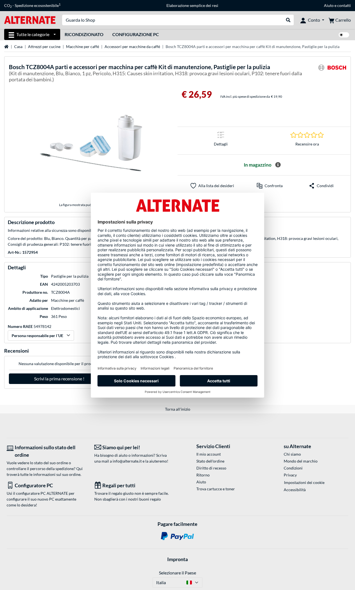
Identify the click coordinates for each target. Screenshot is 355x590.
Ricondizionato (84, 34)
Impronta (177, 559)
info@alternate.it (127, 461)
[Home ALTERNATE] (29, 19)
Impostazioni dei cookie (304, 482)
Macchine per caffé (82, 46)
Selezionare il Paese (177, 572)
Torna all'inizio (177, 409)
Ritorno (203, 475)
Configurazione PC (135, 34)
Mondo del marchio (301, 461)
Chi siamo (292, 454)
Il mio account (208, 454)
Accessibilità (295, 489)
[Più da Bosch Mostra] (332, 74)
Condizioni (293, 468)
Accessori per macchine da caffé (132, 46)
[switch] (344, 34)
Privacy (290, 475)
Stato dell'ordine (210, 461)
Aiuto (329, 5)
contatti (344, 5)
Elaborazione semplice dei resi (192, 5)
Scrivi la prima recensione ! (59, 378)
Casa (18, 46)
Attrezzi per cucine (44, 46)
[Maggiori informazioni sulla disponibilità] (278, 165)
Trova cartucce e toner (215, 488)
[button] (269, 186)
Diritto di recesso (211, 468)
